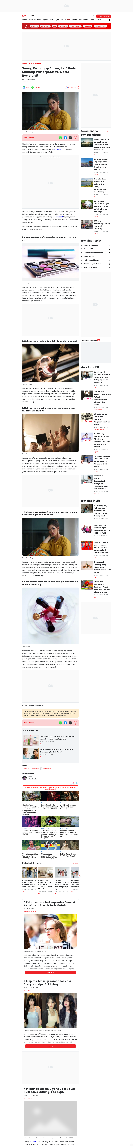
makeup (57, 149)
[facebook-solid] (65, 137)
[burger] (109, 20)
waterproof (58, 217)
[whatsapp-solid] (60, 137)
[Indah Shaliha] (24, 778)
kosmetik (34, 1142)
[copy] (75, 137)
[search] (94, 16)
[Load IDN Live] (96, 352)
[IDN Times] (28, 16)
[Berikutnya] (79, 875)
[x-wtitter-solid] (70, 137)
